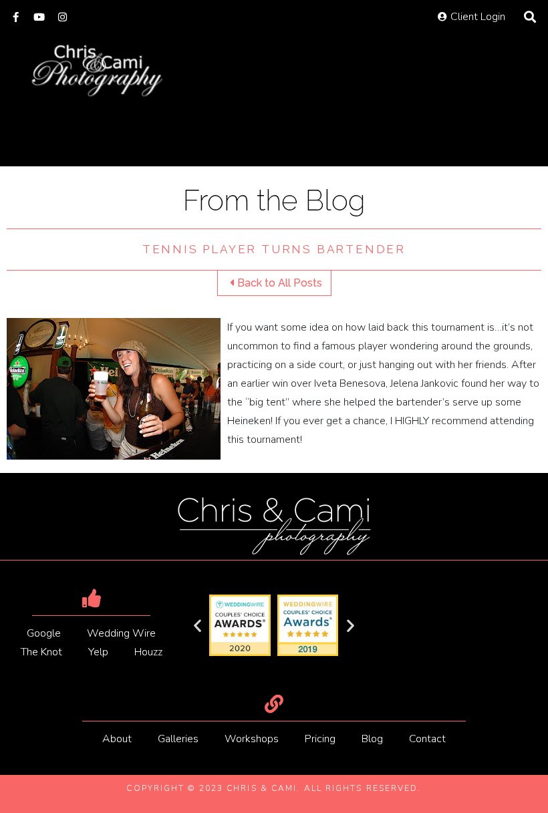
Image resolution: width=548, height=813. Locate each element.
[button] (197, 625)
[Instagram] (62, 17)
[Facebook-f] (16, 17)
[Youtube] (39, 17)
